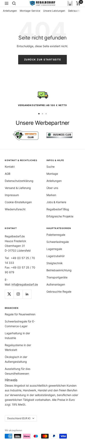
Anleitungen (10, 10)
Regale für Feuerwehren (20, 314)
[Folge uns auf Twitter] (9, 294)
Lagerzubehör (55, 256)
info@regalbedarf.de (24, 284)
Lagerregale (54, 249)
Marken (51, 195)
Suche (50, 166)
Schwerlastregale (57, 241)
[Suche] (14, 3)
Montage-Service (30, 10)
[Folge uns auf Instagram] (18, 294)
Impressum (12, 195)
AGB (7, 173)
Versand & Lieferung (18, 188)
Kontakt (10, 166)
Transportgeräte (56, 277)
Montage (52, 173)
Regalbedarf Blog (57, 209)
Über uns (52, 188)
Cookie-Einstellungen (18, 202)
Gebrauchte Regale (58, 291)
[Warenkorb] (78, 3)
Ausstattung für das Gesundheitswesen (17, 371)
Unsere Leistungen (54, 10)
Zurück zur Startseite (42, 59)
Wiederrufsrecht (15, 209)
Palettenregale (55, 234)
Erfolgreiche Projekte (59, 216)
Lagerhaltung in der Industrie (17, 336)
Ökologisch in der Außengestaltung (16, 359)
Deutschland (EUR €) (18, 418)
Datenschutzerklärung (19, 180)
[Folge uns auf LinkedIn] (27, 294)
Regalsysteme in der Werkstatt (18, 347)
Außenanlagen (55, 284)
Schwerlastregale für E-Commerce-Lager (20, 324)
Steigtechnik (54, 263)
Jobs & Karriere (56, 202)
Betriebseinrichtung (59, 270)
